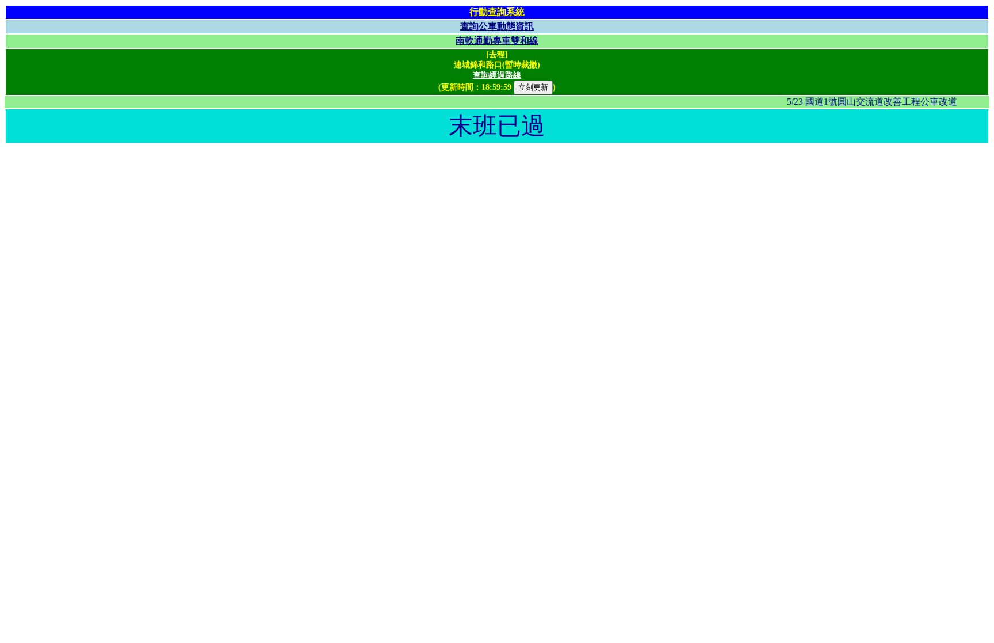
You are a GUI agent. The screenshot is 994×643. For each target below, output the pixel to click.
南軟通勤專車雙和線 (497, 40)
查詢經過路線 (497, 75)
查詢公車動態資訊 (497, 26)
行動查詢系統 (497, 12)
